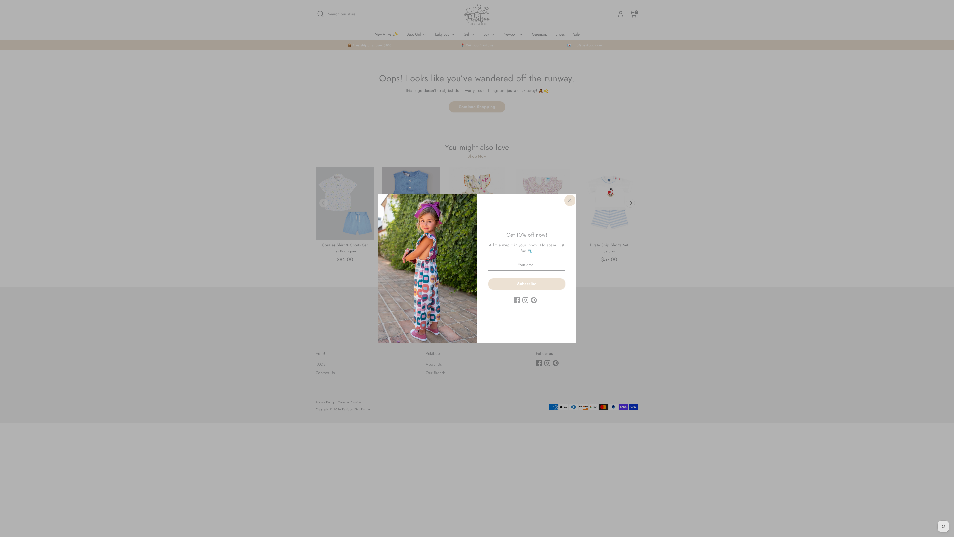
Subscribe (527, 284)
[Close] (569, 200)
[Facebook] (517, 300)
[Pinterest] (534, 300)
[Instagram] (525, 300)
